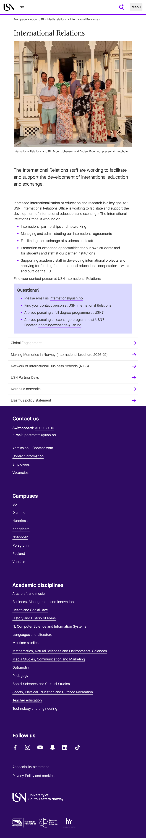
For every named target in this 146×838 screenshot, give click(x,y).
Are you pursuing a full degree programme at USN (63, 312)
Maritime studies (25, 642)
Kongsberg (21, 529)
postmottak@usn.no (40, 435)
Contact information (28, 456)
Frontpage (20, 19)
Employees (21, 464)
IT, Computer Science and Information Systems (49, 626)
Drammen (19, 512)
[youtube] (40, 747)
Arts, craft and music (28, 593)
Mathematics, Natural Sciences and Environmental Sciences (59, 651)
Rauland (18, 553)
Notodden (20, 537)
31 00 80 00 (44, 428)
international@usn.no (66, 298)
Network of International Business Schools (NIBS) (50, 366)
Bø (14, 504)
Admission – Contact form (32, 448)
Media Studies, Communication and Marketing (48, 659)
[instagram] (27, 747)
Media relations (57, 19)
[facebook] (15, 747)
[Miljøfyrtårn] (24, 823)
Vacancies (20, 472)
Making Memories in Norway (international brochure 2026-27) (59, 354)
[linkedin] (65, 747)
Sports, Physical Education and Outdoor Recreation (52, 692)
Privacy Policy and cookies (33, 775)
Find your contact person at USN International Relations (57, 278)
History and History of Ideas (34, 618)
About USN (37, 19)
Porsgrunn (20, 545)
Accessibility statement (30, 766)
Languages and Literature (32, 634)
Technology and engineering (34, 708)
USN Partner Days (25, 377)
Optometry (20, 667)
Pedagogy (20, 675)
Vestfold (18, 561)
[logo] (9, 7)
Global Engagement (26, 342)
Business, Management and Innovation (43, 601)
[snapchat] (52, 747)
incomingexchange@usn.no (59, 325)
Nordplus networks (26, 389)
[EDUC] (49, 823)
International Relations (84, 19)
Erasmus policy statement (31, 400)
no (22, 7)
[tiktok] (77, 747)
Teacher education (27, 700)
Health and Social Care (30, 610)
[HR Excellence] (68, 823)
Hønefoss (20, 520)
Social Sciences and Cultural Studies (41, 683)
